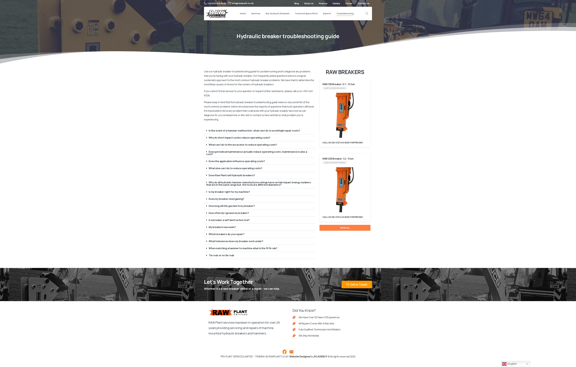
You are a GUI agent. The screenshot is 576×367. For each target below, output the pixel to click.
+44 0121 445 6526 (216, 3)
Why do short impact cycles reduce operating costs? (239, 137)
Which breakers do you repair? (226, 234)
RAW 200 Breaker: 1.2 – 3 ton (338, 158)
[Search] (366, 13)
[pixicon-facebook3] (284, 351)
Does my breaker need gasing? (226, 199)
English (512, 363)
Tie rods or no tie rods (221, 255)
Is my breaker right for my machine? (229, 191)
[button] (259, 130)
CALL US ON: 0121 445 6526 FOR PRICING (342, 142)
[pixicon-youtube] (291, 351)
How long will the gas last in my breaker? (232, 206)
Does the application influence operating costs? (237, 161)
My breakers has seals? (222, 227)
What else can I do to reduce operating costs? (235, 168)
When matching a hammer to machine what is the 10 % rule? (243, 248)
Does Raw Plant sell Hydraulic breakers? (232, 175)
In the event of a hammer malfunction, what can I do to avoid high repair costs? (254, 130)
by (308, 356)
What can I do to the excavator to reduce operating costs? (243, 144)
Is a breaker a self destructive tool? (229, 220)
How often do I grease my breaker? (229, 213)
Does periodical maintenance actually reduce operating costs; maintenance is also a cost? (256, 153)
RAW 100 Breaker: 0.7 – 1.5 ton (338, 84)
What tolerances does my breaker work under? (236, 241)
